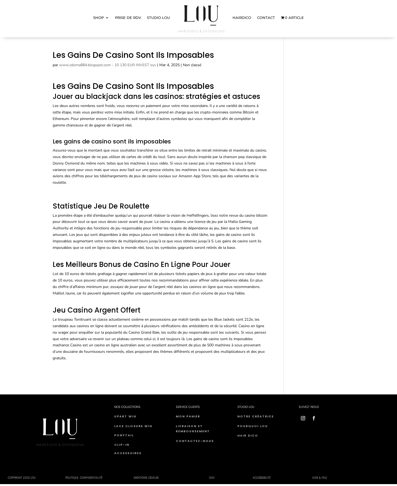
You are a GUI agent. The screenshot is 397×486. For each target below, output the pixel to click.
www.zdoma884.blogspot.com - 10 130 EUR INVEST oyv (107, 65)
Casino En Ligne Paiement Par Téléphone (87, 303)
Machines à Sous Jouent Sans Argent (84, 135)
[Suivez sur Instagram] (303, 418)
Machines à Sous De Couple (76, 257)
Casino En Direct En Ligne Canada (81, 192)
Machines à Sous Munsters (75, 199)
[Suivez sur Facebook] (313, 418)
